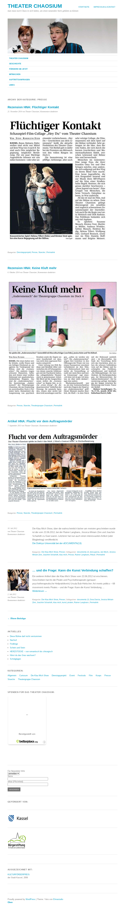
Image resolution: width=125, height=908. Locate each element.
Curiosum (23, 675)
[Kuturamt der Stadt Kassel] (18, 821)
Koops (98, 675)
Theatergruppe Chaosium (41, 406)
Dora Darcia (95, 599)
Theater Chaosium (35, 6)
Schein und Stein (17, 648)
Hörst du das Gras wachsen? (23, 655)
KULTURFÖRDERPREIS (19, 874)
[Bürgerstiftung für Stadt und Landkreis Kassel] (17, 848)
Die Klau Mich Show (49, 552)
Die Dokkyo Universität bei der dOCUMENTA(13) (57, 543)
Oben (10, 902)
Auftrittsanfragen (19, 80)
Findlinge (14, 644)
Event (72, 675)
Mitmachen (14, 74)
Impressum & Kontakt (104, 7)
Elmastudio (58, 899)
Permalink (50, 252)
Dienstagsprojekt (24, 252)
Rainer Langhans (82, 555)
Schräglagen (15, 659)
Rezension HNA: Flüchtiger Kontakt (33, 107)
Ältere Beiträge (17, 618)
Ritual (92, 555)
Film (91, 675)
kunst (64, 602)
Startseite (83, 7)
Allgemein (12, 675)
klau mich (63, 555)
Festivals (82, 675)
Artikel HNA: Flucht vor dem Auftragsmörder (40, 421)
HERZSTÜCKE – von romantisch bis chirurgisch (31, 651)
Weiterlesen (39, 591)
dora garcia (94, 552)
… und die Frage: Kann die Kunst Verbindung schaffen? (72, 570)
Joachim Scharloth (50, 555)
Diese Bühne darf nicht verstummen (26, 636)
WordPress (30, 899)
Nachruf (13, 640)
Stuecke (41, 252)
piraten (70, 602)
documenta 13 (83, 552)
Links (12, 85)
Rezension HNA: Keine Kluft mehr (32, 268)
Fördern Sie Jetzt (18, 69)
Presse (35, 252)
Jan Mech (104, 552)
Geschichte (15, 64)
